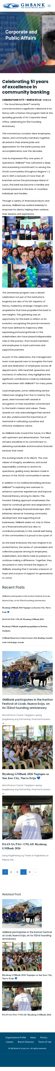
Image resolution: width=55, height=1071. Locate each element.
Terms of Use (44, 1042)
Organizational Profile (15, 1037)
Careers (9, 1042)
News (33, 1037)
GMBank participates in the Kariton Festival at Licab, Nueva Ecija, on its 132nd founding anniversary (27, 704)
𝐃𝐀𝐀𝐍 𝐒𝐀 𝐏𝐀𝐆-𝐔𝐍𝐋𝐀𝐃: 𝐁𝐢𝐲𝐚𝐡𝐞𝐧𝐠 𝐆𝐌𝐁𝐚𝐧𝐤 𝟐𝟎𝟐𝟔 (23, 619)
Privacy (43, 1037)
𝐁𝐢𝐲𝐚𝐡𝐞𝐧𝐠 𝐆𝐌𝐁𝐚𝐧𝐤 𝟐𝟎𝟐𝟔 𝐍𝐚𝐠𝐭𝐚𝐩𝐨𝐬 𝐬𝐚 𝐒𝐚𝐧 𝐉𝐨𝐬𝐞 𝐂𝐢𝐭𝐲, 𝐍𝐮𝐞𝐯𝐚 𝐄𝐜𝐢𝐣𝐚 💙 (25, 776)
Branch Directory (26, 1042)
